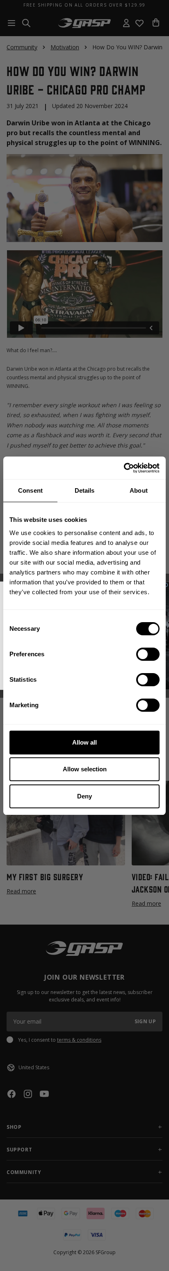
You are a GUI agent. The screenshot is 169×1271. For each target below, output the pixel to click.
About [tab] (139, 490)
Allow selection (85, 769)
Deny (84, 796)
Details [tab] (85, 490)
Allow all (84, 742)
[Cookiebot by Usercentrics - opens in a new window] (124, 468)
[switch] (148, 654)
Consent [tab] (30, 490)
